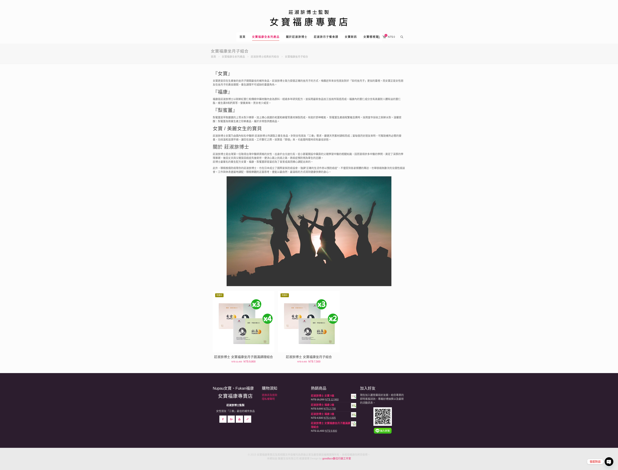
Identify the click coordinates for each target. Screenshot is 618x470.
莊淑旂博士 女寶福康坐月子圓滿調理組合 (243, 357)
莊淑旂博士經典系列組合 (265, 56)
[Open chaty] (609, 461)
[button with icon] (223, 419)
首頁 (213, 56)
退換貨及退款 (269, 395)
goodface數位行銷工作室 (336, 458)
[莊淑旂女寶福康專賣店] (309, 16)
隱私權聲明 (268, 399)
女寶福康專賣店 (235, 396)
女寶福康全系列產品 (233, 56)
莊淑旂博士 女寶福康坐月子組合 (309, 357)
